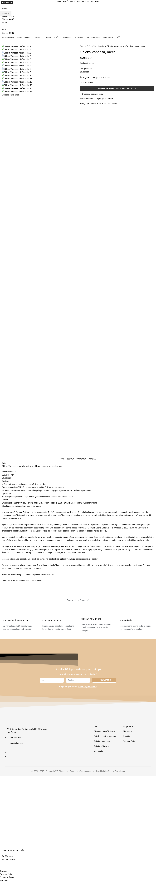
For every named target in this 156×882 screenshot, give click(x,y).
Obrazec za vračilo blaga (104, 731)
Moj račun (127, 731)
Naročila (126, 736)
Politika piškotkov (101, 746)
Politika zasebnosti (102, 741)
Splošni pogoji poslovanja (105, 736)
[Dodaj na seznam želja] (5, 867)
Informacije (98, 751)
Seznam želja (129, 741)
